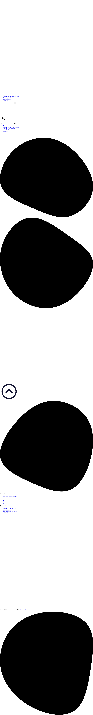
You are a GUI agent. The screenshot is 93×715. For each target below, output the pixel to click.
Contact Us (5, 100)
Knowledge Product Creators (9, 97)
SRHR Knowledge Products (9, 508)
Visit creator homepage (8, 306)
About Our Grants (7, 99)
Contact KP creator (7, 308)
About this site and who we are (10, 511)
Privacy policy (23, 609)
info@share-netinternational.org (10, 496)
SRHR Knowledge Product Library (11, 96)
